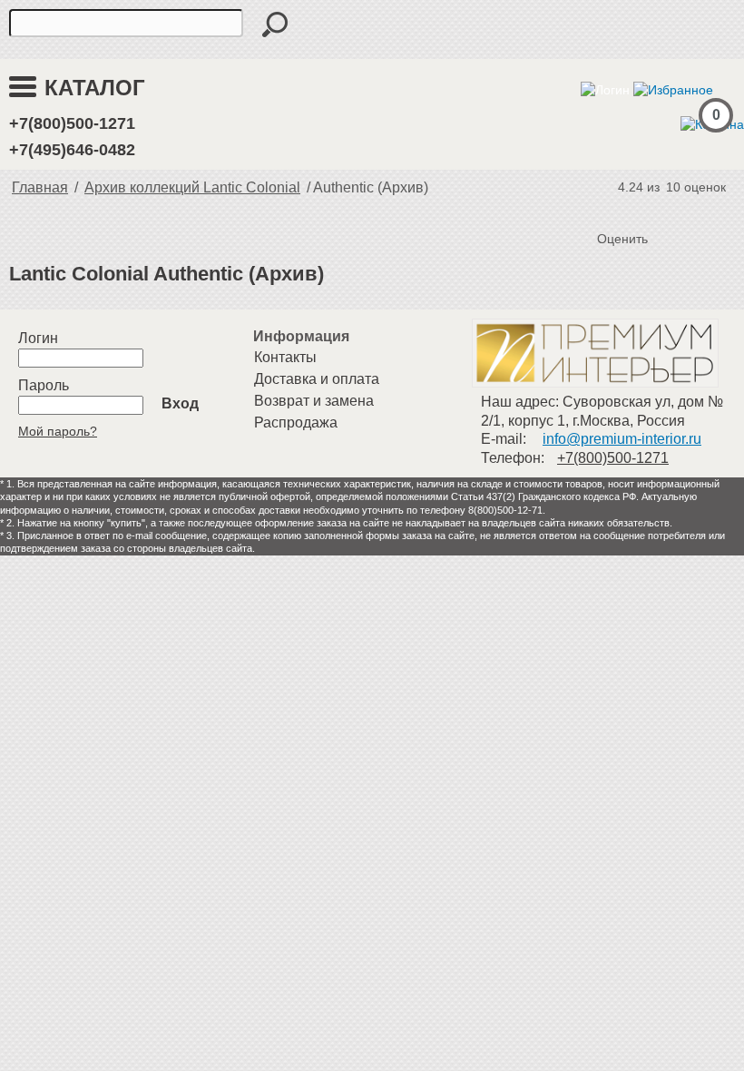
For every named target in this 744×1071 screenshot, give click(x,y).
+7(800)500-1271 (72, 123)
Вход (180, 403)
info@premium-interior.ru (622, 439)
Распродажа (296, 422)
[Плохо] (631, 209)
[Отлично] (686, 209)
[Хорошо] (668, 209)
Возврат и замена (314, 400)
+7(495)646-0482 (72, 150)
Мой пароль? (57, 431)
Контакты (285, 357)
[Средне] (650, 209)
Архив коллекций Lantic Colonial (192, 187)
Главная (40, 187)
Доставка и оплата (316, 379)
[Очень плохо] (613, 209)
